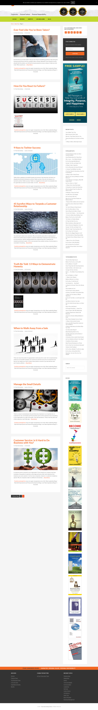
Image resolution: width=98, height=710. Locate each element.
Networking (66, 678)
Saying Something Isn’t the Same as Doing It (75, 139)
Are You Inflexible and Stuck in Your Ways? (75, 339)
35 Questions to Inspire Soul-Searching (74, 187)
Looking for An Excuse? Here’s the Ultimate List (75, 285)
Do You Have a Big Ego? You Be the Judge (75, 349)
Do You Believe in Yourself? (71, 263)
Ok (72, 2)
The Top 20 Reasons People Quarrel (73, 207)
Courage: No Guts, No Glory (72, 269)
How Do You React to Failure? (29, 85)
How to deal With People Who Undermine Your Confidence (74, 323)
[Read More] (29, 65)
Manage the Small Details (27, 384)
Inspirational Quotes (15, 684)
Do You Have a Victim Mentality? (72, 242)
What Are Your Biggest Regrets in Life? (74, 233)
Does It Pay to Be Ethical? (71, 306)
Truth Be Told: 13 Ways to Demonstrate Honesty (34, 265)
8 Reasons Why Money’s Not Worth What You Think (74, 327)
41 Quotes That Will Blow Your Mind (73, 169)
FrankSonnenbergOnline (20, 68)
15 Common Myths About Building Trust (74, 215)
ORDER (79, 120)
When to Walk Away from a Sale (31, 328)
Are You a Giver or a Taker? (71, 183)
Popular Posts (14, 678)
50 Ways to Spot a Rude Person (72, 174)
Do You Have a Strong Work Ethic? (73, 351)
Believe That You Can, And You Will (73, 217)
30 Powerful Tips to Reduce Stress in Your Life (74, 237)
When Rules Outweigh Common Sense (74, 319)
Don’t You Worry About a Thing (72, 209)
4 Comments (27, 445)
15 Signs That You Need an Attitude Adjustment (73, 295)
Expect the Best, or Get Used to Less (73, 267)
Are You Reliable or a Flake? (72, 275)
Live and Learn (14, 682)
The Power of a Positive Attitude (72, 219)
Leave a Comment (28, 150)
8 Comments (27, 32)
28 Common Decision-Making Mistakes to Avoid (74, 316)
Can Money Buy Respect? (71, 329)
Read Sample (81, 114)
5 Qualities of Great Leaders (72, 341)
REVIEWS (71, 120)
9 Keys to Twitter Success (27, 147)
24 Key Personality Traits (43, 676)
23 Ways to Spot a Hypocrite (72, 165)
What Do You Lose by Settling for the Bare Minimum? (74, 177)
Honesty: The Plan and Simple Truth (73, 163)
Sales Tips (17, 23)
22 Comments (28, 269)
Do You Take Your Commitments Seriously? (75, 345)
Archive (13, 676)
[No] (96, 2)
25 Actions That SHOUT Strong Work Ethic (75, 292)
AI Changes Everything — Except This (74, 308)
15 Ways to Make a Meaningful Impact (74, 141)
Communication (67, 684)
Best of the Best (67, 697)
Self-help (66, 689)
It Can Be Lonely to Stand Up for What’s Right (74, 204)
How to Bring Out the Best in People (73, 211)
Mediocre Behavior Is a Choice (72, 279)
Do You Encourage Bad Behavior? (73, 161)
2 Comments (27, 89)
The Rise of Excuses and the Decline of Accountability (74, 334)
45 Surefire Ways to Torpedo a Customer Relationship (35, 205)
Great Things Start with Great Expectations (75, 265)
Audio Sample (69, 114)
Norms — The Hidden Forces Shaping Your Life (75, 272)
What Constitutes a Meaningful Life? (73, 223)
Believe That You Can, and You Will (73, 261)
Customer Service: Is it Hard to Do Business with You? (32, 441)
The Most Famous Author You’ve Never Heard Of (74, 247)
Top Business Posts (15, 680)
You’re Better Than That (71, 132)
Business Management (69, 699)
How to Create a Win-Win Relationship (74, 310)
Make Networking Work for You (72, 331)
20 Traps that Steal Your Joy (72, 221)
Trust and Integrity (68, 682)
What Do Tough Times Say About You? (74, 229)
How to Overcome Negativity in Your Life (74, 225)
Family (65, 680)
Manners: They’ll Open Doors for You (73, 136)
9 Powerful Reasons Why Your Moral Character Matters (73, 154)
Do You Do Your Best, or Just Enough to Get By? (75, 298)
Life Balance (67, 693)
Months (12, 687)
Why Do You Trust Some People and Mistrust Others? (73, 199)
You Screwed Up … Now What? (72, 283)
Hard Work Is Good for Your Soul (73, 301)
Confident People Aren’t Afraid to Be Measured (73, 313)
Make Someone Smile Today (72, 134)
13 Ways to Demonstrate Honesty (73, 321)
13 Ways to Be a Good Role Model (73, 185)
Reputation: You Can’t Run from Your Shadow (73, 353)
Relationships (67, 676)
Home (12, 23)
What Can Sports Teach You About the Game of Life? (74, 189)
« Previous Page (15, 496)
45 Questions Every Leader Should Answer (75, 337)
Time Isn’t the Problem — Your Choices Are (75, 213)
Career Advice (67, 691)
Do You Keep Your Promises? (72, 231)
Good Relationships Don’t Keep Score (74, 157)
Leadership (66, 687)
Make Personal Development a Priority (74, 343)
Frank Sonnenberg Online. (46, 706)
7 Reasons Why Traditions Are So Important (75, 201)
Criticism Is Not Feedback (71, 347)
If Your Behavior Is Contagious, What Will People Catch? (74, 180)
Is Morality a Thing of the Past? (72, 192)
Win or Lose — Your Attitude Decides (73, 159)
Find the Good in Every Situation (72, 290)
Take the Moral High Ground (72, 259)
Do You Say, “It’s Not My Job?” (72, 281)
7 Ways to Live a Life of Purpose (72, 240)
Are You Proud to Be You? (71, 196)
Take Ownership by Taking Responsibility (74, 235)
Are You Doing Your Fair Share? (72, 244)
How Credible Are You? (70, 288)
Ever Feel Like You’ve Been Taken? (32, 29)
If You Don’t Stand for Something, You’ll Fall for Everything (75, 171)
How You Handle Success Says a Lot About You (75, 303)
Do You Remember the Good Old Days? (74, 167)
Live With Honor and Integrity (72, 194)
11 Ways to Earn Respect (71, 277)
